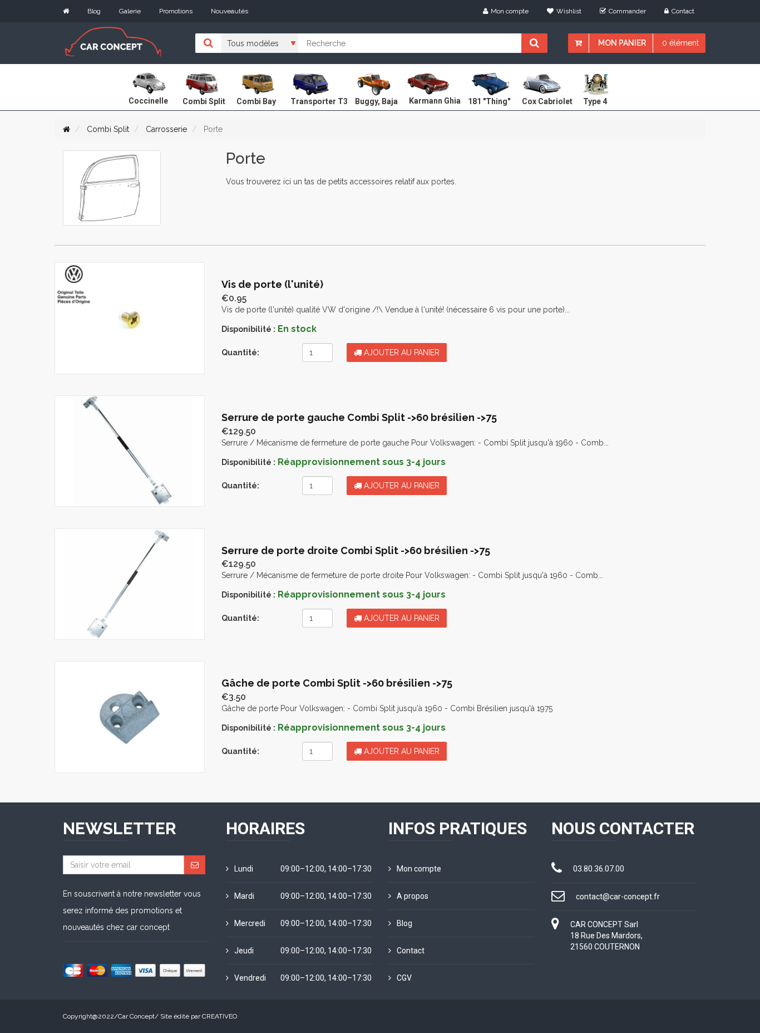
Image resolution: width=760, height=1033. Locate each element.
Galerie (130, 11)
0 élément (680, 42)
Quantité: (240, 352)
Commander (627, 11)
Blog (94, 11)
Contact (683, 11)
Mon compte (510, 11)
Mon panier (622, 42)
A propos (412, 896)
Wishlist (568, 11)
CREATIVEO (219, 1016)
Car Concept (136, 1016)
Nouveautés (229, 11)
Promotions (176, 11)
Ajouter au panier (401, 352)
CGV (404, 977)
